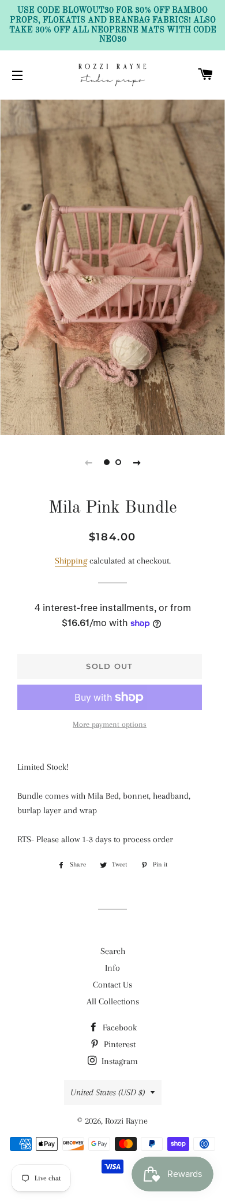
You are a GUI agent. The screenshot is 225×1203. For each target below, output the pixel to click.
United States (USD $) (107, 1092)
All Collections (113, 1001)
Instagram (118, 1061)
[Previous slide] (88, 462)
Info (112, 968)
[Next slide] (136, 462)
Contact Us (112, 984)
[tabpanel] (112, 266)
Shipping (71, 560)
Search (112, 951)
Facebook (118, 1027)
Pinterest (119, 1044)
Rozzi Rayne (126, 1121)
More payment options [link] (110, 724)
